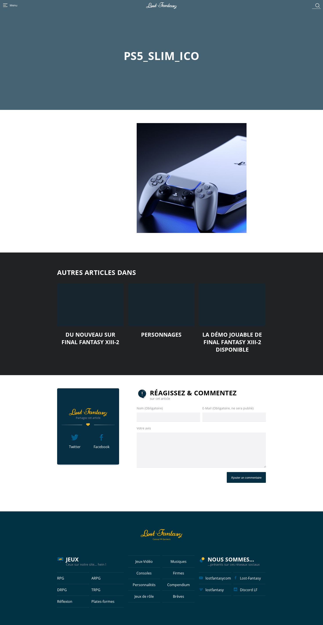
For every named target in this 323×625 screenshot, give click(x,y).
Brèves (178, 596)
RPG (60, 578)
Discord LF (248, 589)
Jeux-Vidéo (144, 561)
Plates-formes (102, 601)
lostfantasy (214, 589)
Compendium (178, 584)
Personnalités (144, 584)
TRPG (95, 589)
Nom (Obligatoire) (150, 408)
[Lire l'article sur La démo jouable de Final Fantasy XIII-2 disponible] (232, 304)
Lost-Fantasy (250, 578)
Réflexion (64, 601)
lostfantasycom (218, 578)
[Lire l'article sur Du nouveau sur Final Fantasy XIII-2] (90, 304)
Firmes (178, 573)
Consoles (144, 573)
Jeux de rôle (144, 596)
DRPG (62, 589)
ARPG (96, 578)
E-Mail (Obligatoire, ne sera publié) (228, 408)
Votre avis (144, 428)
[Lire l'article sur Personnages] (161, 304)
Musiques (179, 561)
